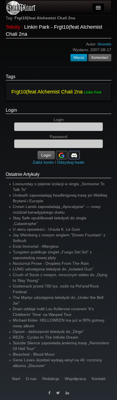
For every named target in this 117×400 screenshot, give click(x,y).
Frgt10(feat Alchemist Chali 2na (47, 92)
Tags (10, 76)
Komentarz (99, 58)
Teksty (13, 27)
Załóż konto (43, 162)
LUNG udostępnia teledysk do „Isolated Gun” (53, 269)
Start (16, 378)
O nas (31, 378)
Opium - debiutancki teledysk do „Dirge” (48, 331)
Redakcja (50, 378)
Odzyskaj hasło (70, 162)
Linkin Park (92, 92)
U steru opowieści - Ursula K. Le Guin (46, 229)
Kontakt (98, 378)
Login (11, 110)
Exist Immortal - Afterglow (35, 246)
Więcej (79, 58)
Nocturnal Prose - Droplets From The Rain (51, 263)
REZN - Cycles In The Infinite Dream (45, 337)
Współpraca (75, 378)
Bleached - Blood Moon (34, 354)
